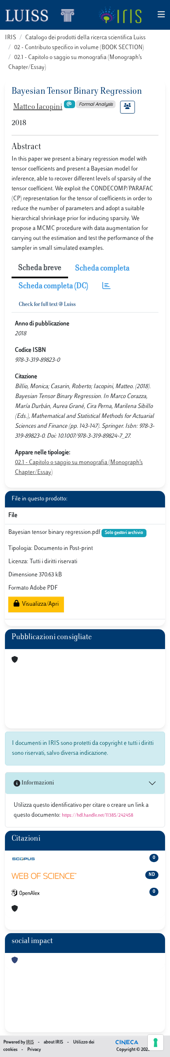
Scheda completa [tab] (102, 269)
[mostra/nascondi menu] (161, 15)
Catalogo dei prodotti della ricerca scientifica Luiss (85, 38)
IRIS (10, 38)
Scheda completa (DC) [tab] (53, 286)
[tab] (106, 287)
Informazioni (37, 783)
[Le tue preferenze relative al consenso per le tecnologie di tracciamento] (155, 1042)
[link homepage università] (120, 15)
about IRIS (53, 1042)
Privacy (34, 1050)
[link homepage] (43, 15)
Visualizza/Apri (39, 604)
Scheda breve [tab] (39, 268)
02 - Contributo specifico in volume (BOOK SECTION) (79, 48)
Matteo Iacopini (37, 107)
